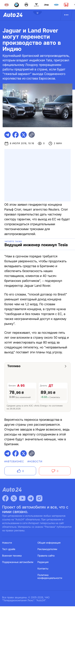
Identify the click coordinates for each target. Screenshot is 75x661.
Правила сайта (46, 555)
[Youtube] (22, 498)
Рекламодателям (47, 549)
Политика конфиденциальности (50, 577)
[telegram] (7, 135)
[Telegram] (31, 498)
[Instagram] (39, 498)
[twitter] (23, 135)
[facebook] (15, 135)
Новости (7, 542)
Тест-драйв (8, 549)
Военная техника (12, 555)
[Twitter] (14, 498)
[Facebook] (5, 498)
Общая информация (49, 542)
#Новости (34, 461)
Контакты (43, 568)
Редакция (43, 562)
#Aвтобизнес (14, 461)
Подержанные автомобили (17, 562)
